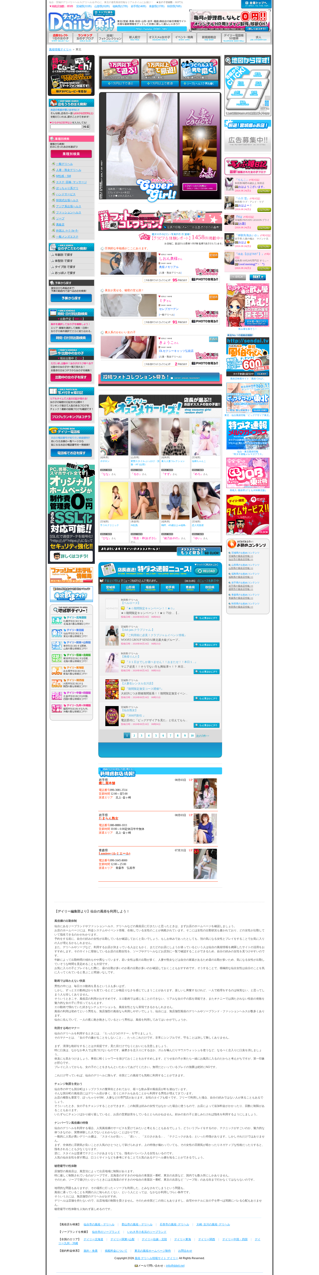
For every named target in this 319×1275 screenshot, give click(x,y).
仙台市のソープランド (106, 1231)
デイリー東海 (182, 1239)
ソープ (60, 218)
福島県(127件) (120, 6)
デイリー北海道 (93, 1239)
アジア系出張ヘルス (68, 206)
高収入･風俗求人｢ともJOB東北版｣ (248, 490)
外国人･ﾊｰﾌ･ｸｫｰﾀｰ (67, 230)
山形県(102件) (102, 6)
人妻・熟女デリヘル (68, 170)
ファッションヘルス (68, 212)
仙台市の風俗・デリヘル (99, 1224)
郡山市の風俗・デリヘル (137, 1224)
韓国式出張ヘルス (67, 200)
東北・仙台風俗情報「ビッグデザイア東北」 (247, 415)
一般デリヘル (64, 164)
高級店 (60, 224)
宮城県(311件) (83, 6)
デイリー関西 (206, 1239)
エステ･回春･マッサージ (71, 182)
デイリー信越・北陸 (154, 1239)
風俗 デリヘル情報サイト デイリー (156, 1258)
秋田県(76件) (174, 6)
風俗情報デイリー (60, 49)
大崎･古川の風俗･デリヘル (213, 1224)
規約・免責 (91, 1250)
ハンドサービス (66, 194)
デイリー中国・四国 (235, 1239)
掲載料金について (116, 1250)
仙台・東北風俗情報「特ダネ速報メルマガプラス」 (247, 452)
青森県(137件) (156, 6)
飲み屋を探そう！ (247, 329)
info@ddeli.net (175, 1265)
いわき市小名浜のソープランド (147, 1231)
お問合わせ (185, 1250)
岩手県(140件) (138, 6)
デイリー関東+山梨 (122, 1239)
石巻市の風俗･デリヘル (174, 1224)
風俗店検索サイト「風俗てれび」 (247, 378)
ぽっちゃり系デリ (67, 188)
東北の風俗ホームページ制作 (153, 1250)
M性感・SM (63, 176)
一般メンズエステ (67, 236)
